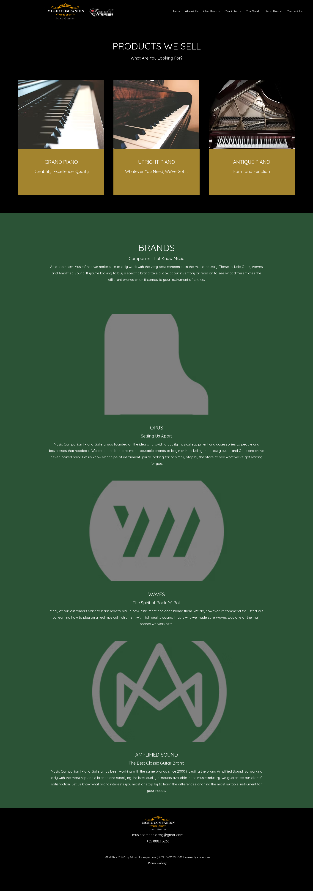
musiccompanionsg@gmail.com (157, 835)
